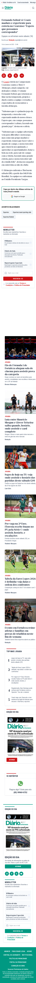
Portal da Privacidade (18, 962)
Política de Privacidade (22, 285)
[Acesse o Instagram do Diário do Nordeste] (7, 874)
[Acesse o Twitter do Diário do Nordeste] (16, 874)
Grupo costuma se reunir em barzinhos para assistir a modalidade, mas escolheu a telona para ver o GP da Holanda (20, 379)
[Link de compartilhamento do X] (16, 75)
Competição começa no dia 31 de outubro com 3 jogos (20, 589)
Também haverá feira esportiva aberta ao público (20, 640)
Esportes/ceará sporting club (22, 212)
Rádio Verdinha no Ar (9, 2)
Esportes (6, 212)
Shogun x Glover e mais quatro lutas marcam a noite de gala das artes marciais (19, 435)
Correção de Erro (18, 966)
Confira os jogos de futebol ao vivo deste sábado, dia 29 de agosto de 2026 (20, 484)
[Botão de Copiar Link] (22, 76)
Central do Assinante (11, 955)
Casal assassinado (23, 2)
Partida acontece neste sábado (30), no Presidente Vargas (17, 540)
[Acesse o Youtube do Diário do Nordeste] (21, 874)
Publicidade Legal (18, 951)
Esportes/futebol (8, 217)
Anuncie (7, 951)
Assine (29, 951)
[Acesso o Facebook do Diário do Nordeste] (12, 874)
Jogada (7, 362)
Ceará (6, 81)
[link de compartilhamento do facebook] (10, 75)
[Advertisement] (18, 314)
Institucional (27, 955)
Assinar (12, 760)
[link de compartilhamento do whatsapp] (4, 75)
